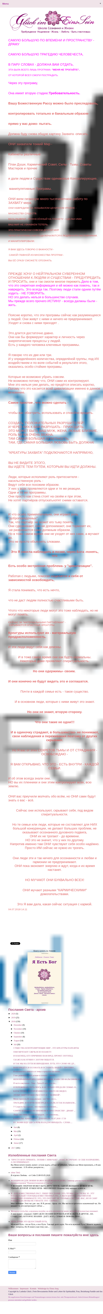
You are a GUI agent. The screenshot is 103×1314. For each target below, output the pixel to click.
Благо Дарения (10, 26)
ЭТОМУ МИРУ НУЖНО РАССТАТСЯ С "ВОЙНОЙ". (37, 1095)
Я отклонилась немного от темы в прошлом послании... (37, 1071)
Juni (15, 1127)
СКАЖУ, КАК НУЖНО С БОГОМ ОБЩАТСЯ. (33, 1060)
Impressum (24, 1288)
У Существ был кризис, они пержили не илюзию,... (35, 1107)
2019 (13, 1018)
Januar (16, 1143)
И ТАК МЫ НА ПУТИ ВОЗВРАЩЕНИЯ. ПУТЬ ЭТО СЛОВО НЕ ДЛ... (44, 1064)
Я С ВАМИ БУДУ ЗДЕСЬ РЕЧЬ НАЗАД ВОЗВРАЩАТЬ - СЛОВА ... (42, 1122)
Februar (17, 1139)
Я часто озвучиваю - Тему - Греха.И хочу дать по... (35, 1083)
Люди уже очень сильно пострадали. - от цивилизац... (36, 1115)
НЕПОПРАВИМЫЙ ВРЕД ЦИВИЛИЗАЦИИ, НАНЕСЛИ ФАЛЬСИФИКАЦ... (47, 1079)
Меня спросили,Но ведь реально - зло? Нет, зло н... (35, 1099)
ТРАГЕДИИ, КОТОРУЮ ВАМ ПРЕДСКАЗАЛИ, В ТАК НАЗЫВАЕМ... (44, 1103)
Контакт (6, 49)
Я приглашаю (9, 10)
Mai (15, 1131)
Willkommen (13, 1288)
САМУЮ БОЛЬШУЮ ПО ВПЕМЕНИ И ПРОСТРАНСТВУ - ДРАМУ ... (44, 1111)
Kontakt (33, 1288)
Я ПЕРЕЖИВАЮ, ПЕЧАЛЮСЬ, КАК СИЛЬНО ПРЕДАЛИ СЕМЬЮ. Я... (45, 1087)
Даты (4, 32)
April (16, 1135)
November (18, 1029)
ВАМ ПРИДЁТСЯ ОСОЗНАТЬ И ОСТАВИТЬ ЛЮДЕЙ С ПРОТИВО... (44, 1068)
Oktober (17, 1033)
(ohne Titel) (15, 1172)
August (17, 1041)
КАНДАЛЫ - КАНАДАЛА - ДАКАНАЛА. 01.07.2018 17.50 (39, 1118)
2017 (13, 1148)
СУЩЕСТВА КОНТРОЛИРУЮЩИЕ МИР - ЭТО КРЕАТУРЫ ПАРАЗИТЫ (46, 1048)
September (18, 1037)
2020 (13, 1014)
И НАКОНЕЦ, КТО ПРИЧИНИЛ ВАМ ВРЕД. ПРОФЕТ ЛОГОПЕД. (43, 1056)
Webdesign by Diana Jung (48, 1288)
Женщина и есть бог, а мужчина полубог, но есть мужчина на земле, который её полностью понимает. (54, 1211)
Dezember (18, 1025)
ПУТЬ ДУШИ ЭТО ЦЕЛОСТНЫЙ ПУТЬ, (29, 1221)
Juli (15, 1044)
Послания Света (11, 43)
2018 (13, 1021)
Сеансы (6, 37)
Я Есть (5, 21)
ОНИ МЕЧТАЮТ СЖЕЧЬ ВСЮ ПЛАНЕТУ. (32, 1052)
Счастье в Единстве (13, 15)
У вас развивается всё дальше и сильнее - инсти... (34, 1075)
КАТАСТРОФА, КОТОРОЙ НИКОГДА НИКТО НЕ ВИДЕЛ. (40, 1091)
